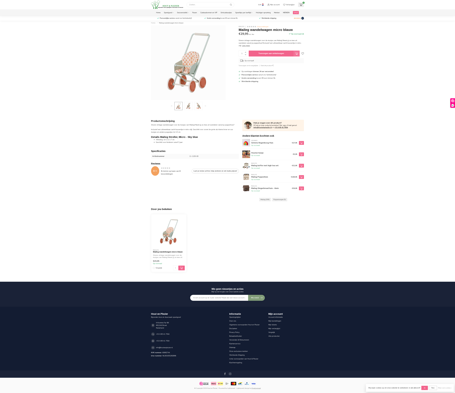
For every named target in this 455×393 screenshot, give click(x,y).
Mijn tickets (272, 325)
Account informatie (275, 317)
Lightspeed (231, 388)
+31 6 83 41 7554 (281, 127)
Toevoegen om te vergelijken (248, 66)
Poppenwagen (279, 199)
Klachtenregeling (235, 363)
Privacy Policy (234, 332)
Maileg (241, 26)
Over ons (232, 321)
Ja (424, 388)
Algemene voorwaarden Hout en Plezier (244, 325)
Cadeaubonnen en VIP (208, 12)
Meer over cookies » (444, 388)
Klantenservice (234, 344)
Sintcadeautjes (226, 12)
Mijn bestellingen (274, 321)
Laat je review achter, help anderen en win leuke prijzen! (215, 171)
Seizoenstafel (182, 12)
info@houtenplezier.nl (262, 127)
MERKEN (286, 12)
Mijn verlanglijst (274, 328)
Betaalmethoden (235, 336)
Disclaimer (233, 328)
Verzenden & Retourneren (239, 340)
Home (158, 12)
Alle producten (274, 336)
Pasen (194, 12)
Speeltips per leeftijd (243, 12)
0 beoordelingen (262, 27)
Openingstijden (235, 317)
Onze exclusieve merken (238, 351)
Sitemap (232, 347)
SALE (296, 12)
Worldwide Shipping (237, 355)
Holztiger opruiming (263, 12)
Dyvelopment (256, 388)
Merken (277, 12)
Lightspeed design (242, 388)
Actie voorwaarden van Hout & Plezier (243, 359)
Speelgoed (168, 12)
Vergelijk (159, 268)
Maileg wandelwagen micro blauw (171, 23)
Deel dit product (266, 66)
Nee (433, 388)
